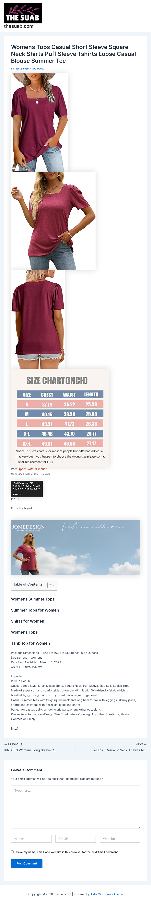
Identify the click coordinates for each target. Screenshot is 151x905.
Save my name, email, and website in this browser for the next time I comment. (67, 852)
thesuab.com (18, 26)
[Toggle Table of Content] (48, 585)
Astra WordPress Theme (106, 894)
